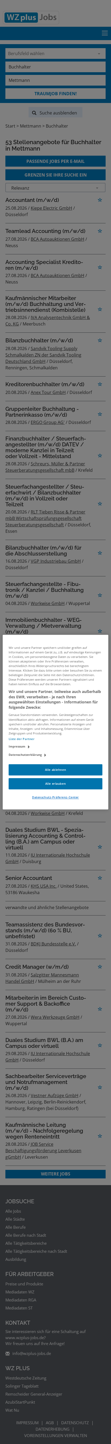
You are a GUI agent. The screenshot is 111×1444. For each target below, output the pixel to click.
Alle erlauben (55, 784)
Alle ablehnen (55, 770)
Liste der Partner (21, 739)
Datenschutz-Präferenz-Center (55, 797)
